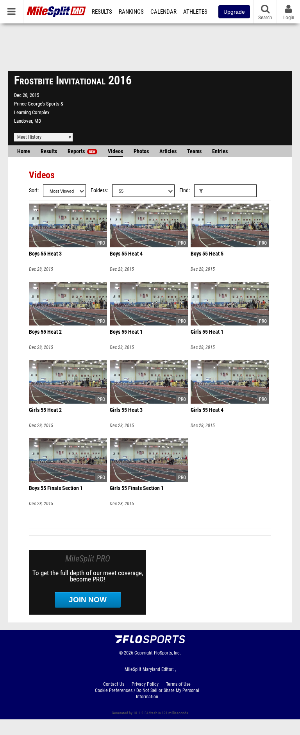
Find (184, 190)
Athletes (195, 11)
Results (102, 11)
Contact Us (113, 684)
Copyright (143, 653)
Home (23, 151)
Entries (220, 151)
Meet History (29, 137)
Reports (81, 151)
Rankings (131, 11)
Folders (99, 190)
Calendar (163, 11)
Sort (33, 190)
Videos (115, 151)
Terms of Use (178, 684)
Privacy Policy (145, 684)
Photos (141, 151)
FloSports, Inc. (167, 653)
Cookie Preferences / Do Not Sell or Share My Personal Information (147, 693)
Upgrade (234, 12)
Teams (194, 151)
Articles (168, 151)
